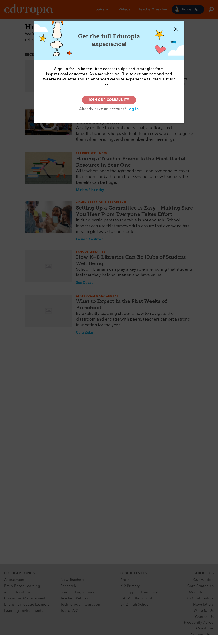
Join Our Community (109, 100)
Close (176, 29)
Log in (133, 109)
